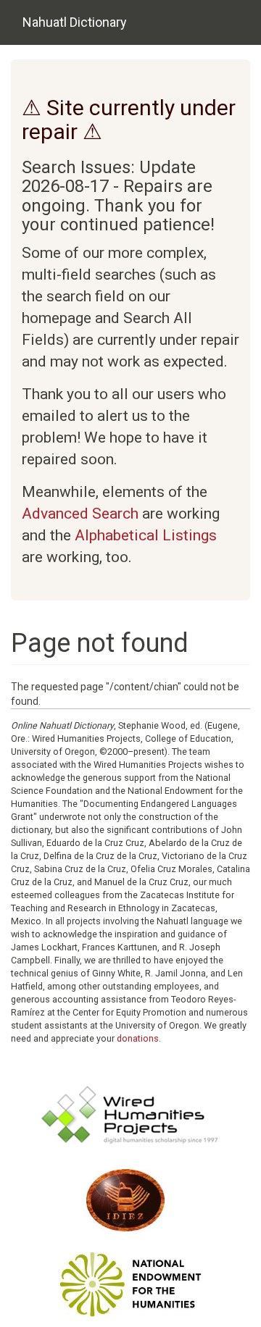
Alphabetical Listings (146, 535)
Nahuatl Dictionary (74, 22)
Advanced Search (80, 513)
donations (138, 1038)
